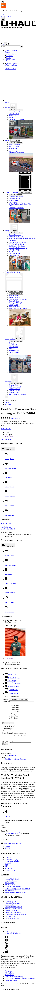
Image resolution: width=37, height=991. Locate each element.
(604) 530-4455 (6, 429)
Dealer (7, 931)
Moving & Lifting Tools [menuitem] (17, 303)
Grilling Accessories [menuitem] (15, 387)
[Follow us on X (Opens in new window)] (6, 950)
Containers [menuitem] (11, 192)
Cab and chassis (15, 712)
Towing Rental (10, 884)
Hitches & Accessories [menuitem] (16, 119)
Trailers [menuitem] (7, 108)
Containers (25, 192)
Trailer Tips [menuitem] (12, 115)
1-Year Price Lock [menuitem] (11, 50)
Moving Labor (20, 339)
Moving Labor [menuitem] (10, 339)
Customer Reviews (11, 870)
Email (7, 733)
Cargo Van (14, 716)
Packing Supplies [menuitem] (14, 297)
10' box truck (14, 705)
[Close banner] (2, 2)
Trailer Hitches (9, 505)
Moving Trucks (9, 459)
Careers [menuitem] (7, 52)
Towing (7, 140)
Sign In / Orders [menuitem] (10, 60)
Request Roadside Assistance (13, 843)
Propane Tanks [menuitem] (14, 392)
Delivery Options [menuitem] (14, 198)
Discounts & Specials (12, 918)
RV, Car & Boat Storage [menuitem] (17, 244)
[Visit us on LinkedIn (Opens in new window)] (6, 947)
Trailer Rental (9, 883)
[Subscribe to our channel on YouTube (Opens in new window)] (6, 952)
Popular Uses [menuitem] (13, 200)
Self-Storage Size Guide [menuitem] (17, 246)
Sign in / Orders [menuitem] (11, 63)
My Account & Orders (12, 861)
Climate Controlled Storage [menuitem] (18, 242)
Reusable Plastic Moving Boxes (15, 892)
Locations (11, 980)
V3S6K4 (8, 404)
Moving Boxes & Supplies (13, 908)
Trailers (13, 108)
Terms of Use (9, 975)
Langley (7, 402)
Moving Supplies (10, 496)
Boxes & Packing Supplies (14, 291)
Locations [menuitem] (9, 56)
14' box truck (14, 708)
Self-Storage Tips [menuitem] (14, 253)
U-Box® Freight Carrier (13, 933)
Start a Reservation (15, 144)
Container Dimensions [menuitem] (16, 208)
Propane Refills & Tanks (13, 912)
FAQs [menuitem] (11, 117)
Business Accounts (11, 901)
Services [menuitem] (11, 348)
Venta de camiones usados (13, 907)
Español (7, 848)
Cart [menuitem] (8, 58)
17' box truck (14, 710)
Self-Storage (8, 477)
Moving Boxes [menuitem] (14, 295)
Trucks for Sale (9, 449)
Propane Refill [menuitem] (13, 385)
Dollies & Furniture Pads (13, 886)
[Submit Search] (21, 46)
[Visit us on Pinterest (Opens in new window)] (6, 944)
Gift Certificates (10, 916)
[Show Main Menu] (3, 19)
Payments (8, 863)
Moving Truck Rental (12, 879)
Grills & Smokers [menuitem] (14, 389)
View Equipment (8, 723)
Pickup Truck (14, 714)
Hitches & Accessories (12, 903)
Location (5, 699)
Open (2, 14)
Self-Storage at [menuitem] (16, 237)
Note (7, 742)
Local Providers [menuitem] (14, 345)
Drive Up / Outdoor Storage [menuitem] (18, 248)
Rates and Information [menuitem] (16, 196)
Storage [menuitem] (7, 230)
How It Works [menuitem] (13, 347)
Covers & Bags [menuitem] (14, 301)
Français (7, 847)
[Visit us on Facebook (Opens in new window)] (6, 938)
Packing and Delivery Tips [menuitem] (20, 204)
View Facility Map (7, 439)
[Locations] (8, 44)
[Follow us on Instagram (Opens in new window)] (6, 941)
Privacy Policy (9, 973)
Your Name (6, 729)
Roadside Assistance (11, 859)
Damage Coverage (11, 910)
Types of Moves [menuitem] (14, 350)
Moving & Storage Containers (17, 889)
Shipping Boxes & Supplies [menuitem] (18, 299)
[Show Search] (5, 44)
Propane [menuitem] (8, 381)
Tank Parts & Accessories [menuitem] (17, 394)
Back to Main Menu (16, 110)
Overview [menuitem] (12, 343)
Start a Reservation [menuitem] (15, 112)
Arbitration (8, 971)
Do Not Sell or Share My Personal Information (20, 978)
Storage (13, 230)
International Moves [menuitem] (15, 202)
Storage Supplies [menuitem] (14, 255)
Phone (4, 731)
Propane (14, 381)
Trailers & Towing (10, 468)
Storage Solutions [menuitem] (14, 306)
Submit (5, 744)
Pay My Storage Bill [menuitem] (15, 250)
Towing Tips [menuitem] (13, 148)
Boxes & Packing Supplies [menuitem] (13, 272)
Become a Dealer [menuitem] (10, 54)
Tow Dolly (14, 718)
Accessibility (9, 868)
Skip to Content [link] (6, 16)
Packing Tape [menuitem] (13, 305)
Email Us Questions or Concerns (15, 759)
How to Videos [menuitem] (14, 114)
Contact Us (8, 857)
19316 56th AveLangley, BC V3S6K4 (8, 528)
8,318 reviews (15, 418)
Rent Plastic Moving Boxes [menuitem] (18, 308)
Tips (6, 865)
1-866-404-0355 (12, 755)
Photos (9, 436)
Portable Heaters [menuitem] (14, 390)
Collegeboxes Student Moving (15, 914)
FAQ (6, 866)
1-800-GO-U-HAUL (12, 833)
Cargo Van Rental (11, 881)
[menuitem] (22, 145)
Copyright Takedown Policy (14, 977)
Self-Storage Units (11, 890)
